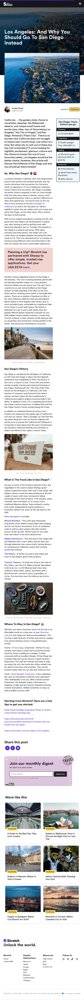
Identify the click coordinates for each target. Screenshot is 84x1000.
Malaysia (26, 975)
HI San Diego (18, 648)
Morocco (27, 961)
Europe (26, 967)
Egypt (25, 969)
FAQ (44, 961)
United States (28, 978)
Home (6, 959)
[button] (80, 4)
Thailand (26, 980)
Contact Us (47, 967)
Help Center (48, 959)
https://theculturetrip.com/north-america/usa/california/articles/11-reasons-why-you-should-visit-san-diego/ (27, 722)
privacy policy (34, 778)
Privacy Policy (17, 993)
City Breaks (74, 109)
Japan (25, 964)
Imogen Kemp (17, 108)
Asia (25, 972)
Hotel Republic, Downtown (23, 674)
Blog (44, 964)
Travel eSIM (8, 961)
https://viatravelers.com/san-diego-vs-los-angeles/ (27, 731)
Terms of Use (8, 993)
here (26, 267)
